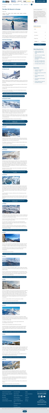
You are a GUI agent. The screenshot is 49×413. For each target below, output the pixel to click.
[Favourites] (29, 4)
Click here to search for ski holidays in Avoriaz (14, 303)
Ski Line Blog (4, 6)
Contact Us (26, 4)
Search (39, 44)
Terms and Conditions (28, 393)
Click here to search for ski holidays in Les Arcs (14, 277)
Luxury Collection (5, 399)
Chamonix (21, 13)
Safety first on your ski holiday (40, 55)
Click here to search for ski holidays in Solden (14, 124)
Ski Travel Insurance (17, 407)
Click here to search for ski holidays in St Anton (14, 93)
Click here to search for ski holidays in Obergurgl (15, 121)
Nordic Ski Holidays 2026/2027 (7, 393)
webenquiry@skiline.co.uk (41, 404)
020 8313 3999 (40, 1)
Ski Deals (10, 4)
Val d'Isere (9, 13)
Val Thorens (24, 13)
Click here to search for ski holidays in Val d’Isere (15, 64)
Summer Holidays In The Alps (7, 400)
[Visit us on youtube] (44, 396)
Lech (6, 13)
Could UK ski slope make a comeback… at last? (39, 70)
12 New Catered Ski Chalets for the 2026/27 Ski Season (40, 82)
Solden (18, 13)
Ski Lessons (16, 405)
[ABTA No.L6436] (13, 2)
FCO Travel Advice (17, 397)
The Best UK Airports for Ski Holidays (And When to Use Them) (39, 52)
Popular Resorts (16, 4)
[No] (47, 410)
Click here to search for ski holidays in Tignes (14, 66)
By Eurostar (4, 397)
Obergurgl (15, 13)
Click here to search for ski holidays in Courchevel (15, 201)
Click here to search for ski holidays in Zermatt (14, 331)
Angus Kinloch (39, 9)
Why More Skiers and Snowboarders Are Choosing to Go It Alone (40, 58)
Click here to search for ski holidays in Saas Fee (14, 386)
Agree (24, 411)
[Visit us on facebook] (42, 396)
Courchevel (4, 14)
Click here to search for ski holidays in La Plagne (15, 230)
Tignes (12, 13)
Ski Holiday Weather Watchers (40, 63)
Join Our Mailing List (17, 399)
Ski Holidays (4, 4)
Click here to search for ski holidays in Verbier (14, 357)
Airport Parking (16, 393)
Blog (22, 4)
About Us (26, 399)
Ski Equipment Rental (17, 403)
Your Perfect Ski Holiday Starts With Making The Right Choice (40, 61)
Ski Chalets (4, 395)
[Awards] (19, 2)
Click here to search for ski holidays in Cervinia (14, 254)
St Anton (4, 13)
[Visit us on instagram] (39, 396)
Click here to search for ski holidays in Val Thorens (15, 172)
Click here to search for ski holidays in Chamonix (15, 147)
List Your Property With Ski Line (18, 401)
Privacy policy (25, 409)
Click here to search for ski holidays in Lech (13, 96)
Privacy (26, 395)
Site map (26, 400)
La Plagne (7, 14)
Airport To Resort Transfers (18, 395)
